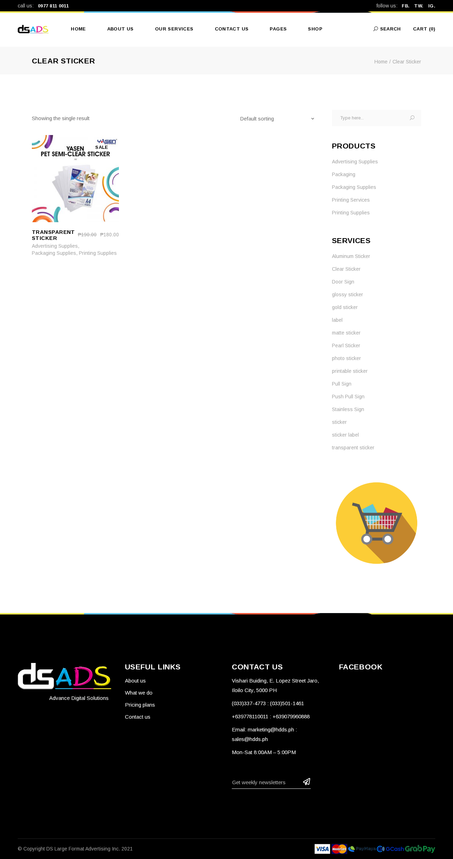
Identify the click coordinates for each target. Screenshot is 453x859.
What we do (139, 693)
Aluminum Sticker (351, 256)
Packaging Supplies (54, 253)
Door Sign (343, 282)
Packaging (343, 174)
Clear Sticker (346, 269)
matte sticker (346, 333)
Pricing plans (140, 705)
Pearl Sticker (346, 345)
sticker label (345, 435)
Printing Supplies (98, 253)
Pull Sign (341, 384)
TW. (418, 6)
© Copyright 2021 (75, 849)
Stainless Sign (348, 409)
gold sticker (345, 307)
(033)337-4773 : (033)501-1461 (268, 703)
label (337, 320)
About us (135, 681)
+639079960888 (291, 716)
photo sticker (346, 358)
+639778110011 (250, 716)
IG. (431, 6)
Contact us (137, 717)
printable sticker (350, 371)
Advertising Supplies (55, 246)
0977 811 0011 (53, 6)
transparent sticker (353, 447)
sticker (339, 422)
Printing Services (351, 200)
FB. (405, 6)
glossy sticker (347, 294)
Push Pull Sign (348, 396)
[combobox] (280, 118)
